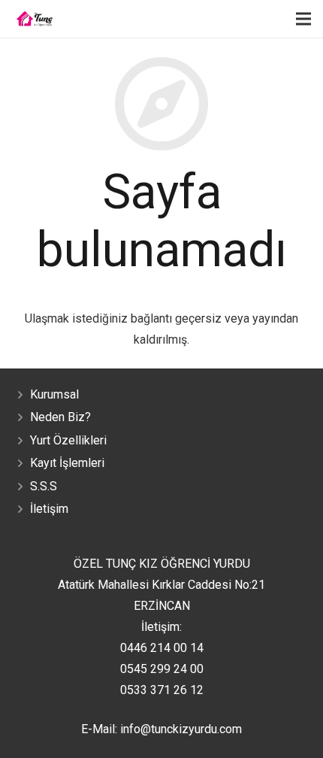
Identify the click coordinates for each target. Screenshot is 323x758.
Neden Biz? (60, 417)
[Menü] (303, 19)
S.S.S (43, 486)
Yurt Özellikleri (68, 440)
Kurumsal (54, 394)
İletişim (49, 509)
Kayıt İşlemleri (67, 463)
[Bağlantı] (34, 18)
